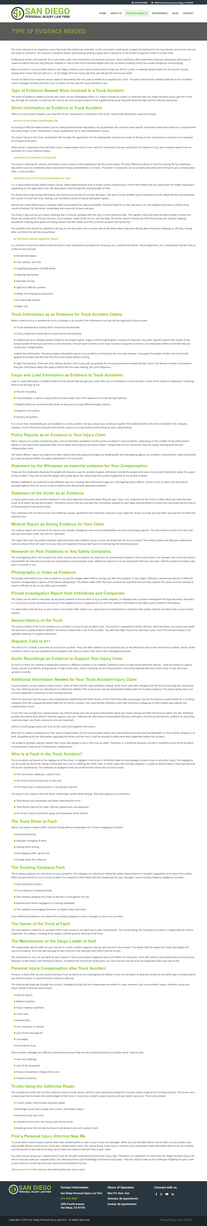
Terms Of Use (184, 1219)
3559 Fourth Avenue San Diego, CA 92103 (173, 2)
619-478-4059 (141, 2)
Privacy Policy (167, 1219)
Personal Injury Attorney (46, 1136)
